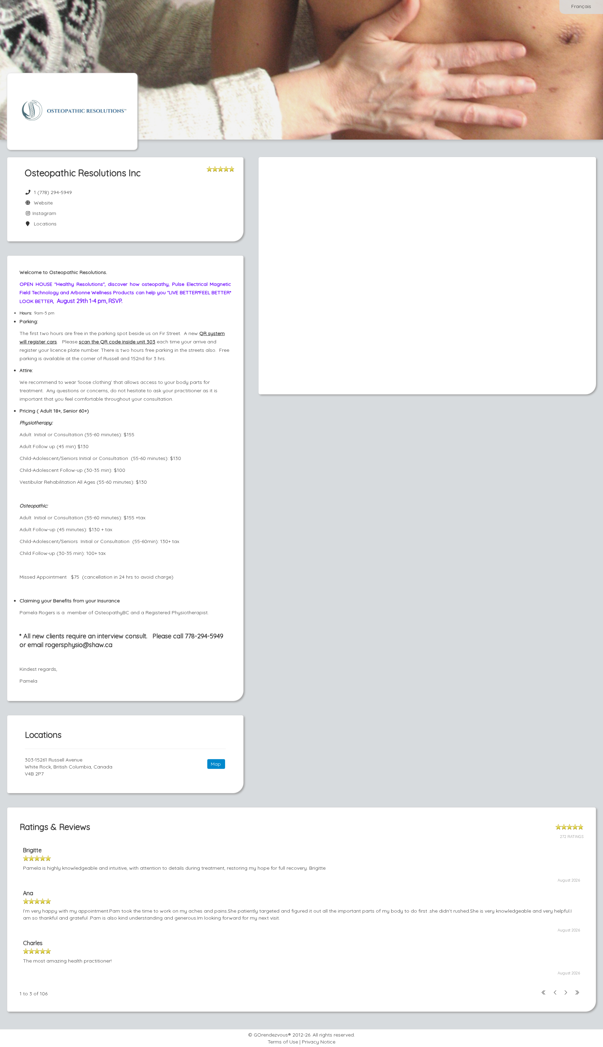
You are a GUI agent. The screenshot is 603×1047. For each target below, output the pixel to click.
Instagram (43, 213)
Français (581, 6)
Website (42, 203)
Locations (44, 224)
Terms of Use (283, 1042)
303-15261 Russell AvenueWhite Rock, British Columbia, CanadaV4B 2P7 (68, 767)
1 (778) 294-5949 (53, 192)
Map (216, 764)
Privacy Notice (318, 1042)
